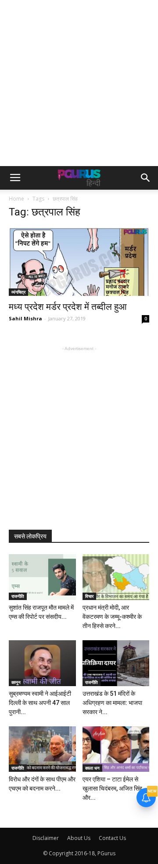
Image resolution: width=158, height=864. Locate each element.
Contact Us (112, 838)
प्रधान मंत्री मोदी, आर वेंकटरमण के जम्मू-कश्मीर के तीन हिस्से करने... (112, 616)
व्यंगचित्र (18, 292)
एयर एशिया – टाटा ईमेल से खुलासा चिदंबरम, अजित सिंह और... (112, 788)
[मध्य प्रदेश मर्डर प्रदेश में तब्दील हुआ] (79, 261)
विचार (89, 596)
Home (16, 198)
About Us (78, 838)
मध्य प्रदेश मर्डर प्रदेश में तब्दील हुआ (68, 307)
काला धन (92, 768)
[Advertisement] (79, 83)
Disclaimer (45, 838)
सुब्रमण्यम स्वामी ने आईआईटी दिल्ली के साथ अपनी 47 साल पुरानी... (40, 702)
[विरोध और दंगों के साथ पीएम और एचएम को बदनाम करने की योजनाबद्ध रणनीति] (42, 749)
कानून (16, 682)
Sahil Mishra (25, 318)
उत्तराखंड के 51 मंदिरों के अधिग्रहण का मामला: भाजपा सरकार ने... (112, 702)
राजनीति (17, 596)
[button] (145, 178)
